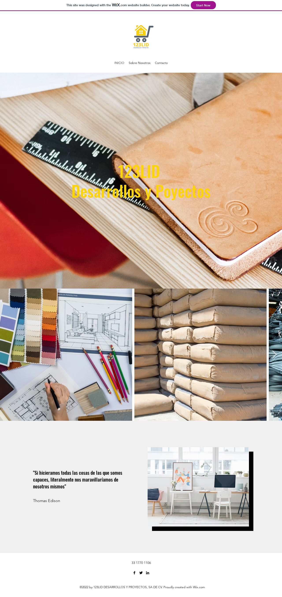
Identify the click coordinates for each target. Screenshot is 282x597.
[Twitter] (141, 573)
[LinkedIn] (147, 573)
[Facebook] (134, 573)
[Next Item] (274, 354)
